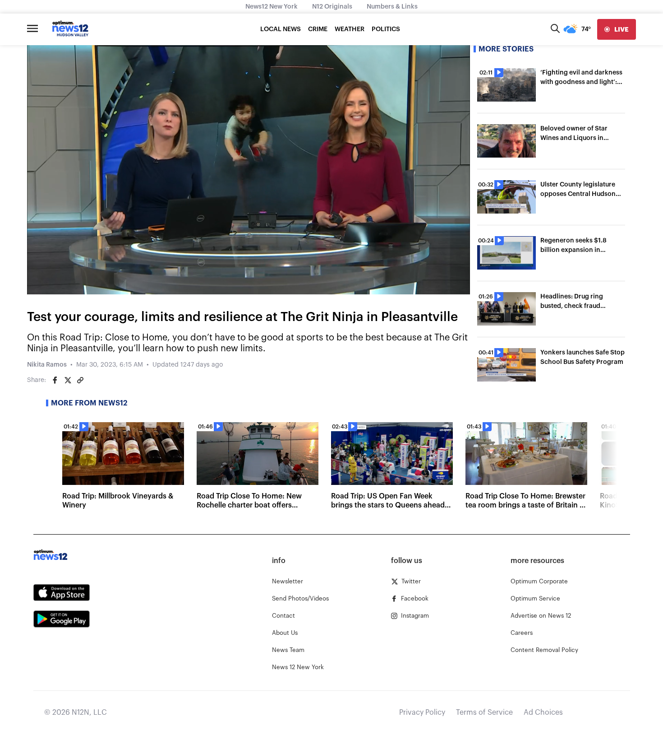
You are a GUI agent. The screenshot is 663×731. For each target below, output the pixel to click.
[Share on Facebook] (55, 380)
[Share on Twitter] (67, 380)
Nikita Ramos (47, 365)
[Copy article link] (80, 380)
